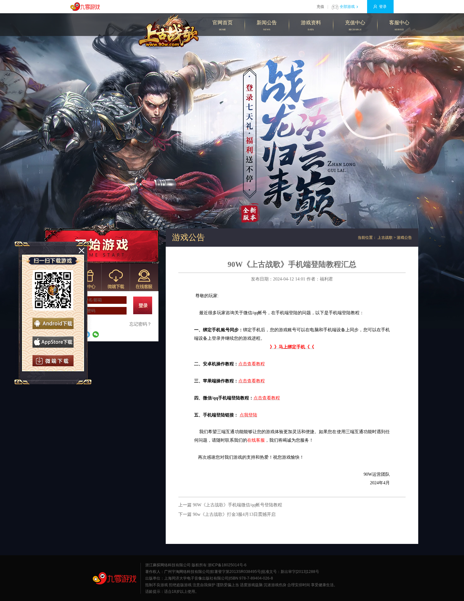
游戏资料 (311, 25)
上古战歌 (385, 237)
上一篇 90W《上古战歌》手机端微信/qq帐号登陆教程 (230, 505)
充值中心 (355, 25)
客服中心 (399, 25)
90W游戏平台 (86, 6)
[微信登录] (95, 334)
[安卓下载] (53, 323)
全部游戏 (347, 6)
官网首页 (222, 25)
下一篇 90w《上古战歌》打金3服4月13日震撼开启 (227, 514)
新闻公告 (267, 25)
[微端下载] (53, 360)
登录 (383, 6)
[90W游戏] (114, 578)
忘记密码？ (140, 324)
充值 (320, 6)
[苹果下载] (53, 342)
